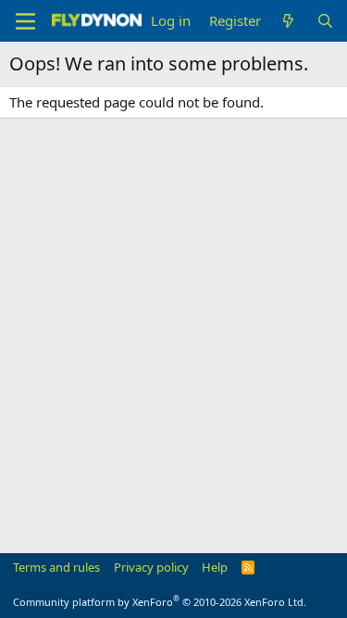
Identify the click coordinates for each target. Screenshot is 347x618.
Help (215, 567)
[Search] (325, 21)
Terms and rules (56, 567)
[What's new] (288, 21)
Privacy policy (151, 567)
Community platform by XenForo (159, 602)
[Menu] (25, 21)
